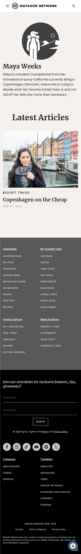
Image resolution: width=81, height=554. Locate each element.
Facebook (7, 447)
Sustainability (48, 333)
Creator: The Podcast (51, 485)
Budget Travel (16, 193)
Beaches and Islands (14, 281)
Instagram (17, 447)
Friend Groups (48, 281)
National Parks (11, 275)
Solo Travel (46, 275)
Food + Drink (10, 333)
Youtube (36, 447)
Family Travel (47, 268)
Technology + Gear (50, 345)
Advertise (8, 479)
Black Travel (47, 288)
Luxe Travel (46, 256)
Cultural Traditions (14, 352)
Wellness (8, 307)
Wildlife (7, 294)
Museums (8, 345)
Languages (9, 339)
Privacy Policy (61, 431)
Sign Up (40, 421)
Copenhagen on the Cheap (35, 199)
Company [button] (9, 459)
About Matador (11, 466)
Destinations (47, 473)
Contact (19, 529)
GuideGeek (45, 504)
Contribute (46, 498)
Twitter (56, 447)
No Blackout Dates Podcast (55, 492)
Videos (44, 479)
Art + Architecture (13, 326)
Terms (45, 431)
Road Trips (9, 300)
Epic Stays (8, 262)
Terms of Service (37, 529)
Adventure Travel (12, 256)
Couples (44, 262)
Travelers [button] (46, 459)
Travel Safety (47, 339)
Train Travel (10, 268)
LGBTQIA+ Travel (49, 294)
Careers (7, 473)
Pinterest (46, 447)
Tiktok (26, 447)
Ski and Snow (10, 288)
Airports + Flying (49, 326)
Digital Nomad (48, 307)
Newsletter (46, 466)
